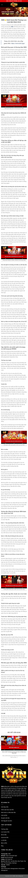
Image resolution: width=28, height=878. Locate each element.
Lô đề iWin (3, 840)
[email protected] (9, 857)
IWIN (2, 786)
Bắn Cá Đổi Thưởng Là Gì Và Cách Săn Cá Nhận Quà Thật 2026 (14, 752)
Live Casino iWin (5, 832)
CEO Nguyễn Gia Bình (6, 821)
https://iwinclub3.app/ (18, 43)
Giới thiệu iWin (4, 807)
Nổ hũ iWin (4, 834)
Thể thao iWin (4, 829)
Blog (2, 846)
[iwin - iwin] (14, 4)
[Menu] (2, 4)
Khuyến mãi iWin (5, 818)
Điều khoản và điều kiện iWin (8, 812)
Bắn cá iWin (4, 843)
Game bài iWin (4, 837)
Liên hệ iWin (4, 815)
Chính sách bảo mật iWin (7, 809)
